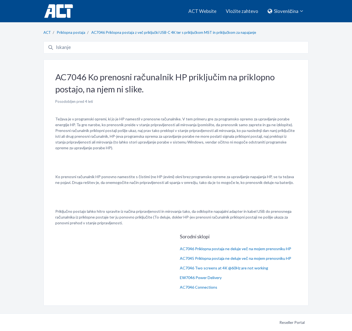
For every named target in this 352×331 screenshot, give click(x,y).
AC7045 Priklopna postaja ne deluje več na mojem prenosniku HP (235, 258)
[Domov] (58, 11)
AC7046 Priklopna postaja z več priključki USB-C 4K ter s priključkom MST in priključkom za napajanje (173, 32)
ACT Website (202, 11)
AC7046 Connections (198, 287)
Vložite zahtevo (242, 11)
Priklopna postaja (71, 32)
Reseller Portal (292, 322)
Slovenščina (286, 11)
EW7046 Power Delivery (201, 277)
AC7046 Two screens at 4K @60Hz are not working (224, 268)
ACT (47, 32)
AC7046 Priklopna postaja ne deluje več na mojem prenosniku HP (235, 248)
